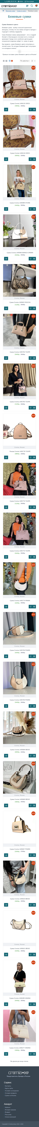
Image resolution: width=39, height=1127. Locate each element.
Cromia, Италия (19, 99)
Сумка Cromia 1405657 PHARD (20, 849)
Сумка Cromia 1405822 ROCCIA (20, 302)
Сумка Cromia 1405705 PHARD (20, 700)
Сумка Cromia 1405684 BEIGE (20, 749)
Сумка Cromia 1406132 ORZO (20, 103)
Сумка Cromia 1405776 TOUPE (20, 501)
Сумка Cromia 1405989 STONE (20, 203)
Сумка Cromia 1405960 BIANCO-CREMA (20, 252)
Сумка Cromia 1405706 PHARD (20, 650)
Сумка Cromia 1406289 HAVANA (20, 998)
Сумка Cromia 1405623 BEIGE (20, 899)
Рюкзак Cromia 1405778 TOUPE (20, 451)
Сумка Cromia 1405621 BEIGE (20, 948)
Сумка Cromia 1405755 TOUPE (20, 352)
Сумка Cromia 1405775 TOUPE (20, 551)
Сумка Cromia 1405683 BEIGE (20, 799)
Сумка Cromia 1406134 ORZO (20, 153)
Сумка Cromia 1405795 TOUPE (20, 401)
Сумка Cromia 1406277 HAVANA (20, 1048)
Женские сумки (10, 11)
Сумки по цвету (21, 11)
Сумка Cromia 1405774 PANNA (20, 600)
